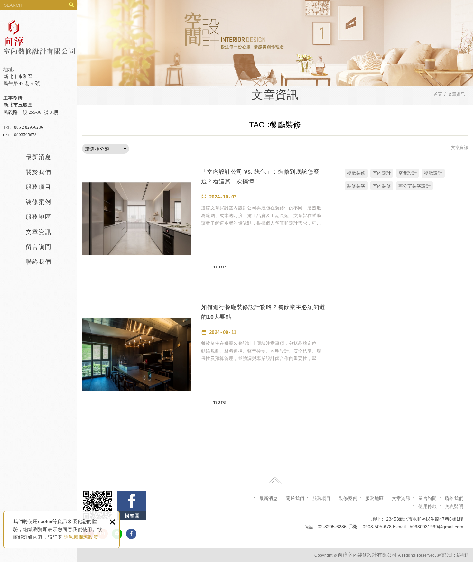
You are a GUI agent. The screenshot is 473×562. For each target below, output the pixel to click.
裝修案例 (38, 202)
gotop (275, 480)
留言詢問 (38, 247)
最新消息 (38, 157)
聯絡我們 (38, 262)
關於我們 (38, 172)
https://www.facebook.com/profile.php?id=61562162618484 (131, 534)
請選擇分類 (97, 149)
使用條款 (427, 506)
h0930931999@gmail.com (436, 526)
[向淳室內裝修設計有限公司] (39, 80)
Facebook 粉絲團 (131, 505)
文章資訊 (38, 232)
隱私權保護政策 (81, 537)
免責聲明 (454, 506)
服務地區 (38, 217)
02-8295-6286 (332, 526)
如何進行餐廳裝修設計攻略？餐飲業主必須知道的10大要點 (203, 354)
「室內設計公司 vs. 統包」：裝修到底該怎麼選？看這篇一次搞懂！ (203, 218)
